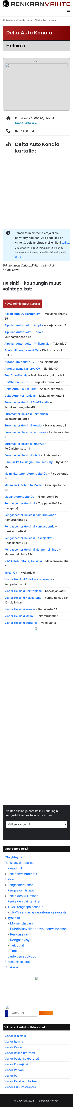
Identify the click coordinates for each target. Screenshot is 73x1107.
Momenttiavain (21, 923)
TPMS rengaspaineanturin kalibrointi (38, 912)
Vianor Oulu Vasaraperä (20, 1087)
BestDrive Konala (15, 375)
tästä (18, 257)
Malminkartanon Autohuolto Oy (25, 473)
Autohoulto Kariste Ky (19, 362)
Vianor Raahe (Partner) (19, 1053)
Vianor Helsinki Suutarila (21, 622)
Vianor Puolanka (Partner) (21, 1058)
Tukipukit (17, 945)
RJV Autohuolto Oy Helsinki (23, 561)
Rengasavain (20, 934)
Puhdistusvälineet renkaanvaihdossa (38, 929)
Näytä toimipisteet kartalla (22, 303)
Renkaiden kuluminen (22, 896)
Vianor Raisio (13, 1047)
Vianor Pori (11, 1075)
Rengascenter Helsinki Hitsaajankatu (29, 538)
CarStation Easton (16, 382)
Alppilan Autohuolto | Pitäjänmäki (26, 343)
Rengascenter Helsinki (19, 503)
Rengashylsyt (20, 940)
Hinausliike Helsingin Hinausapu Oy (28, 462)
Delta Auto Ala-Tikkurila (20, 389)
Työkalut (13, 918)
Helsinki (30, 20)
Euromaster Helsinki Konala (23, 425)
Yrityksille (11, 967)
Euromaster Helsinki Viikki (22, 455)
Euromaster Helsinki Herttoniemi (26, 414)
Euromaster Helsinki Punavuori (25, 443)
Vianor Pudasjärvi (16, 1064)
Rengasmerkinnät (20, 885)
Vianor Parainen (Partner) (21, 1081)
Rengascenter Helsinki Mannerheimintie (31, 549)
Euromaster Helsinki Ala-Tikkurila (26, 402)
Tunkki (15, 951)
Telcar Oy (10, 572)
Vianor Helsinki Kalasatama (22, 597)
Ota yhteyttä (13, 857)
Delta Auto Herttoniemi (20, 395)
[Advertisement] (36, 681)
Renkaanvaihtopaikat (19, 862)
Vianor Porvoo (14, 1070)
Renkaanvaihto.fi (14, 20)
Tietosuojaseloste (17, 962)
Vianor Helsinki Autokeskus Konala (28, 579)
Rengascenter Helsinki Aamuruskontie (30, 515)
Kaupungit (14, 868)
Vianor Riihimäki (15, 1036)
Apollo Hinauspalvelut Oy (21, 350)
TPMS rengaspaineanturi (25, 907)
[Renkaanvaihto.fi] (36, 4)
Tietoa (9, 879)
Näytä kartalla (25, 123)
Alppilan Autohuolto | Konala (23, 332)
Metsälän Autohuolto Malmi (23, 485)
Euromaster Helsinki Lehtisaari (25, 432)
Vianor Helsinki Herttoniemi (23, 591)
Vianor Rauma (13, 1041)
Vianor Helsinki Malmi (18, 616)
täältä (65, 242)
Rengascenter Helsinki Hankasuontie (29, 526)
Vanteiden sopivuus (21, 956)
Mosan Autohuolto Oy (19, 496)
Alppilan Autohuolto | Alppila (23, 325)
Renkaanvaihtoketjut (22, 874)
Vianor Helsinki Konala (19, 609)
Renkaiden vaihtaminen (24, 901)
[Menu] (68, 11)
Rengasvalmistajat (20, 890)
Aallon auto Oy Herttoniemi (22, 313)
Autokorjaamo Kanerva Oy (22, 368)
